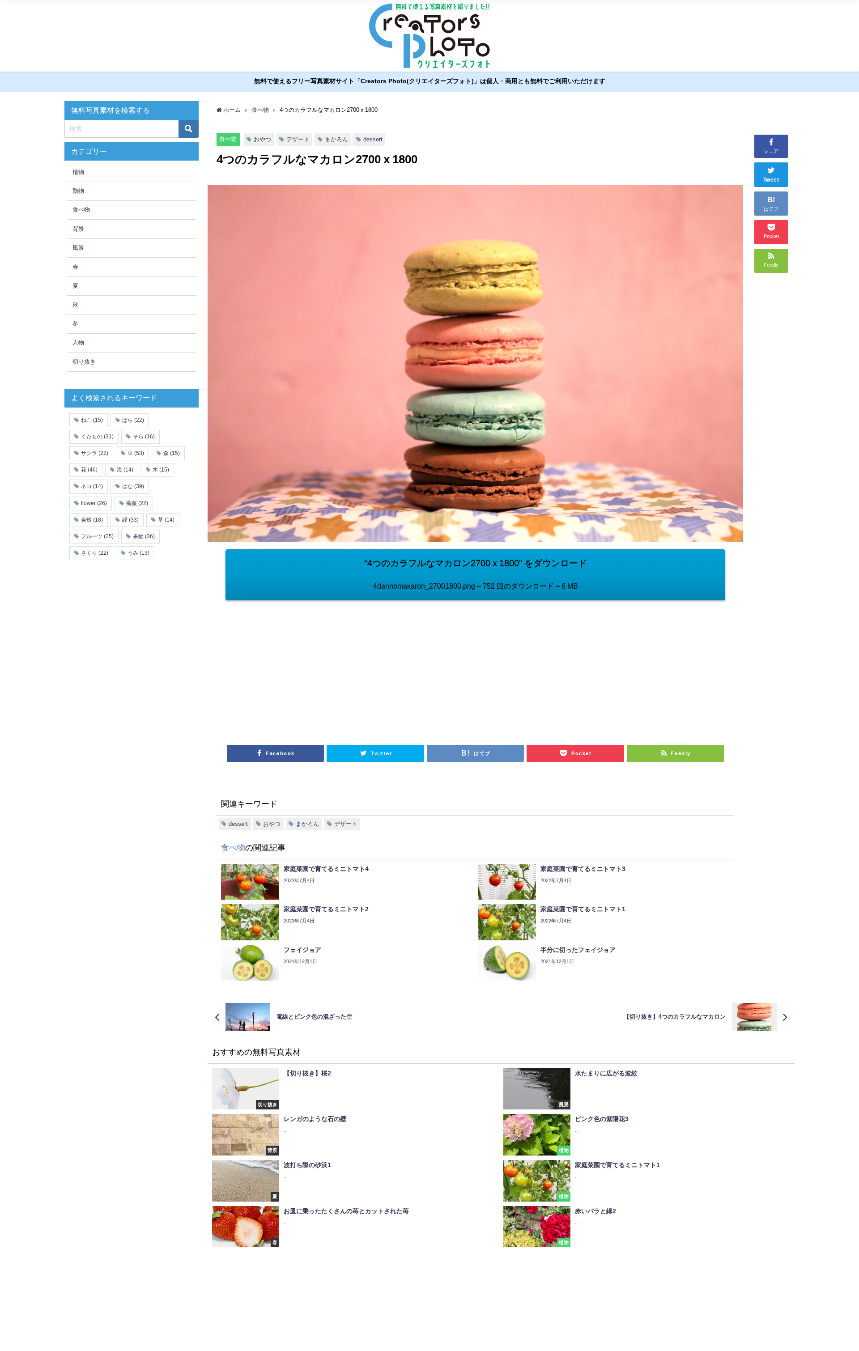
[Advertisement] (350, 667)
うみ (138, 553)
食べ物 (228, 139)
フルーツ (97, 536)
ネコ (92, 486)
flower (94, 503)
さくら (94, 553)
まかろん (336, 139)
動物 (78, 191)
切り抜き (84, 362)
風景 (78, 248)
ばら (133, 420)
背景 (78, 229)
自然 (92, 520)
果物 (144, 536)
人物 (78, 342)
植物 (78, 172)
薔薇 (137, 503)
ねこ (92, 420)
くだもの (97, 436)
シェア (771, 151)
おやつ (262, 139)
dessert (373, 139)
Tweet (771, 180)
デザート (298, 139)
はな (133, 486)
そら (144, 436)
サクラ (94, 453)
